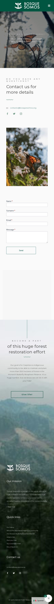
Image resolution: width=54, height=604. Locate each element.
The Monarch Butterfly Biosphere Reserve (20, 534)
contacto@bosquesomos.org (23, 108)
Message (10, 230)
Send (21, 250)
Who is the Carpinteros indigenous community (22, 530)
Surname (10, 211)
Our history (10, 527)
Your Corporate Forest (14, 544)
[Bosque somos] (27, 5)
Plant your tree (11, 540)
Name (9, 201)
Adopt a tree (11, 537)
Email (9, 220)
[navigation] (40, 600)
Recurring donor (12, 547)
